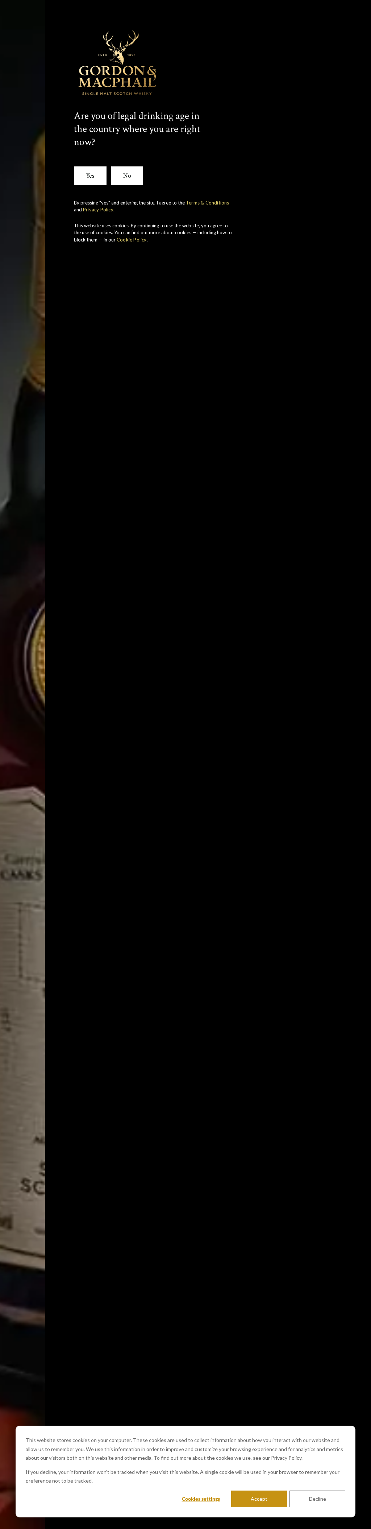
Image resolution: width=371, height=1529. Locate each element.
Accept (259, 1499)
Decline (317, 1499)
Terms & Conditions (207, 203)
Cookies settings (201, 1499)
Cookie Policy (132, 240)
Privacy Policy (98, 209)
